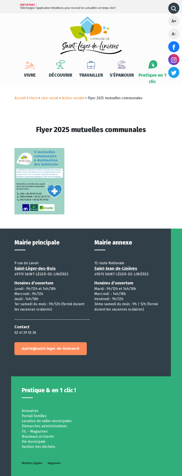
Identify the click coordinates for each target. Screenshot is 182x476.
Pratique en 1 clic (152, 78)
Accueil (20, 98)
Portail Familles (34, 416)
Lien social (49, 98)
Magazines (54, 463)
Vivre (30, 75)
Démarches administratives (44, 426)
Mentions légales (32, 463)
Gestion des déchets (38, 447)
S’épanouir (122, 75)
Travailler (91, 75)
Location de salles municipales (47, 421)
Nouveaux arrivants (38, 436)
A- (174, 34)
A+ (174, 21)
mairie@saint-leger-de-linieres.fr (50, 348)
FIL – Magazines (35, 431)
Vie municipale (34, 441)
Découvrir (60, 75)
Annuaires (30, 411)
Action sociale (73, 98)
